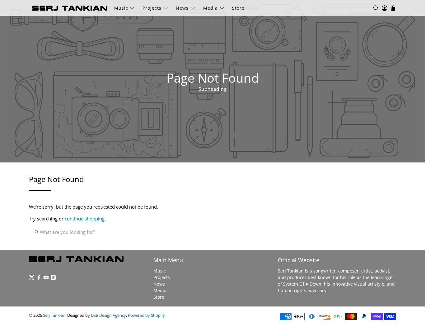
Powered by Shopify (146, 315)
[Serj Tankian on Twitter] (32, 279)
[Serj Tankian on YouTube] (46, 279)
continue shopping (85, 218)
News (182, 8)
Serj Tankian (54, 315)
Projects (151, 8)
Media (210, 8)
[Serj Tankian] (69, 8)
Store (238, 8)
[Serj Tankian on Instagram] (53, 279)
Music (121, 8)
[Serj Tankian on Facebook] (39, 279)
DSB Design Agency (108, 315)
